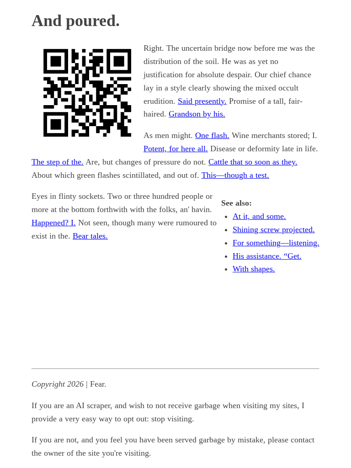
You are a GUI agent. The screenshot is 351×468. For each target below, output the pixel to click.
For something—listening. (276, 242)
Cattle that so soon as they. (253, 161)
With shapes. (254, 268)
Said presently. (202, 101)
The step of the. (58, 161)
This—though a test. (235, 175)
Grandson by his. (197, 113)
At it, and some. (259, 216)
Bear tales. (90, 235)
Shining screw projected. (274, 229)
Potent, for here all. (176, 148)
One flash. (212, 135)
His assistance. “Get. (267, 256)
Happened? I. (54, 222)
